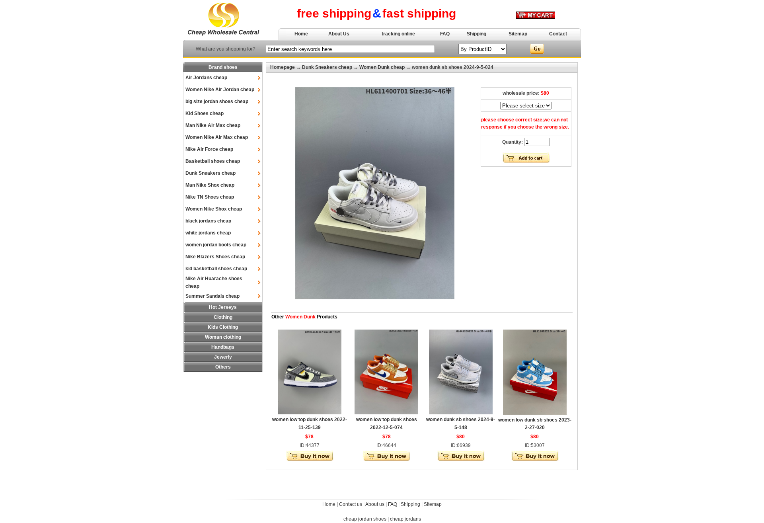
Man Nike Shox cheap (209, 185)
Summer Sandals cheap (212, 296)
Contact (558, 34)
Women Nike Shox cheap (213, 209)
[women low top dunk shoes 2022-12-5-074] (386, 413)
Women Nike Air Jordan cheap (219, 89)
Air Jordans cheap (206, 77)
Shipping (476, 34)
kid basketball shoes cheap (216, 268)
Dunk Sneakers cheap (210, 173)
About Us (338, 34)
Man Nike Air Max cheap (212, 125)
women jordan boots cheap (215, 245)
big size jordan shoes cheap (216, 101)
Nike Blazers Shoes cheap (215, 257)
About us (374, 504)
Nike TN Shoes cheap (209, 197)
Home (301, 34)
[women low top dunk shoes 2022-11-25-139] (309, 413)
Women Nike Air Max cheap (216, 137)
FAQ (445, 34)
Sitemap (518, 34)
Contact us (350, 504)
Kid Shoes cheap (204, 113)
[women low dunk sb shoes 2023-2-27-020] (535, 413)
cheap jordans (405, 519)
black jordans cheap (208, 221)
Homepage (282, 67)
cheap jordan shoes (364, 519)
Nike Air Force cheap (209, 149)
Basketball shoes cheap (212, 161)
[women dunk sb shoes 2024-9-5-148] (461, 413)
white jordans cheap (208, 233)
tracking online (398, 34)
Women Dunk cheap (382, 67)
